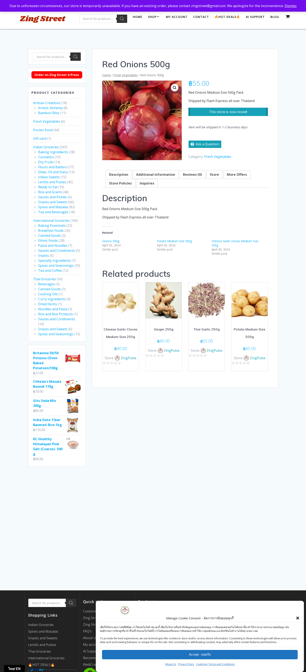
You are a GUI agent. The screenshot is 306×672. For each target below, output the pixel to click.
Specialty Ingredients (54, 260)
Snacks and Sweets (52, 202)
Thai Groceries (44, 279)
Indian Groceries (46, 147)
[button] (298, 618)
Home (137, 17)
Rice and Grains (50, 192)
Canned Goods (49, 235)
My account (177, 17)
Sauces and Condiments (56, 250)
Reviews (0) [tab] (192, 174)
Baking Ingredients (53, 152)
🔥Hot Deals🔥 (227, 17)
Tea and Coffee (50, 270)
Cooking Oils (48, 294)
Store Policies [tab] (120, 183)
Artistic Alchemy (50, 108)
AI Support (255, 17)
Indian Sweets (49, 177)
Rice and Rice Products (55, 314)
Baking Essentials (52, 225)
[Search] (122, 19)
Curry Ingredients (52, 299)
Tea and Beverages (53, 212)
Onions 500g (110, 241)
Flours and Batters (52, 167)
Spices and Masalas (53, 207)
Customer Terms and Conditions (215, 664)
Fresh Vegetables (46, 121)
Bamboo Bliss (49, 113)
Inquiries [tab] (147, 183)
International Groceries (51, 220)
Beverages (46, 284)
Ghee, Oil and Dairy (53, 172)
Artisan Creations (46, 103)
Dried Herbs (47, 304)
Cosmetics (46, 157)
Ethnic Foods (48, 240)
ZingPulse (128, 358)
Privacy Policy (186, 664)
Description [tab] (118, 174)
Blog (274, 17)
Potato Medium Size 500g (174, 241)
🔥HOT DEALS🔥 (41, 664)
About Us (170, 664)
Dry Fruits (45, 162)
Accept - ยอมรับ (200, 654)
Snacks (43, 255)
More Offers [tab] (237, 174)
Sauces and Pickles (52, 197)
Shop (152, 17)
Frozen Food (42, 130)
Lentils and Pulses (52, 182)
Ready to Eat (47, 187)
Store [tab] (214, 174)
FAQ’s (87, 631)
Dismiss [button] (291, 6)
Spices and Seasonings (55, 265)
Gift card (39, 138)
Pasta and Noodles (52, 245)
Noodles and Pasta (52, 309)
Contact (201, 17)
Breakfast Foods (51, 230)
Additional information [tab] (155, 174)
